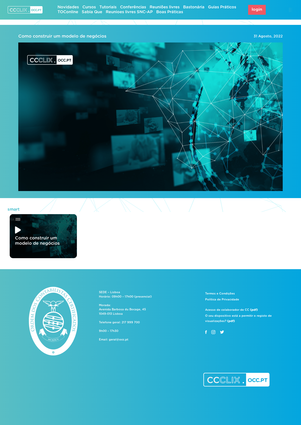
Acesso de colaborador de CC (231, 310)
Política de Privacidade (222, 299)
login (257, 9)
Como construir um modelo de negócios (62, 36)
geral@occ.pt (118, 339)
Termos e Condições (220, 293)
